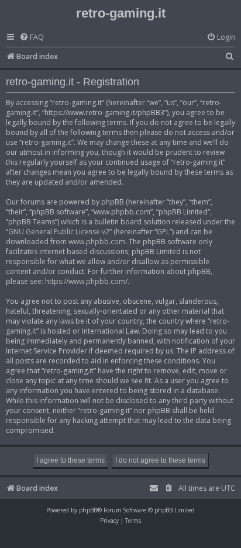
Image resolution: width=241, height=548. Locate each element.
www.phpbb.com (96, 242)
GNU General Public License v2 (58, 232)
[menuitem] (31, 38)
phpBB (88, 510)
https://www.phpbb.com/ (86, 281)
